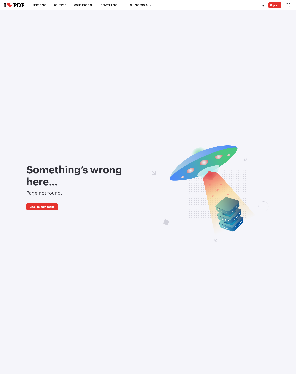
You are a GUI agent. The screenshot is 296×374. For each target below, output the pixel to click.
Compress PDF (83, 5)
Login (263, 5)
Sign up (274, 5)
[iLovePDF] (14, 5)
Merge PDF (39, 5)
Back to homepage (42, 206)
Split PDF (60, 5)
